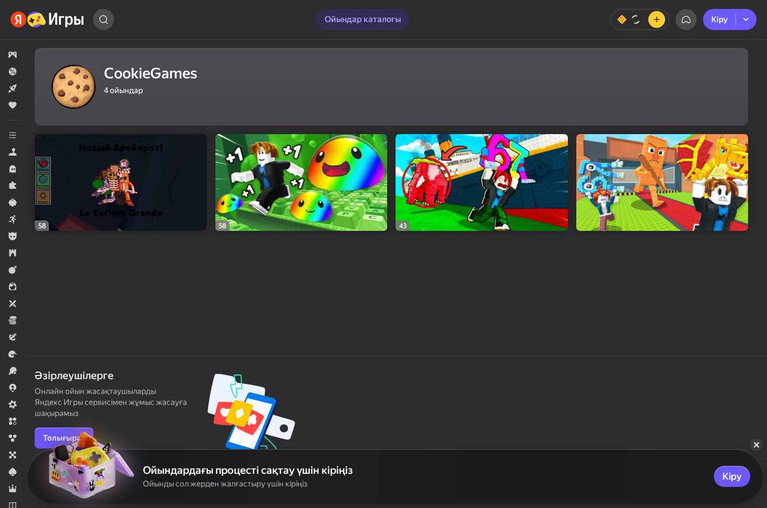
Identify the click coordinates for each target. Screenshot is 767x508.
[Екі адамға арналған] (12, 303)
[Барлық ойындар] (12, 54)
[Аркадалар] (12, 219)
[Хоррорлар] (12, 168)
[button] (12, 54)
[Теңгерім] (639, 19)
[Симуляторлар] (12, 152)
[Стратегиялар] (12, 253)
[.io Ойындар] (12, 387)
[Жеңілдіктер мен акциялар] (12, 71)
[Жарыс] (12, 354)
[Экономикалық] (12, 320)
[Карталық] (12, 471)
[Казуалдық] (12, 202)
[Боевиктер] (12, 269)
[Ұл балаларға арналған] (12, 236)
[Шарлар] (12, 438)
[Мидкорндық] (12, 404)
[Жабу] (756, 445)
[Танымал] (12, 105)
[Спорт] (12, 370)
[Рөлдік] (12, 488)
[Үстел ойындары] (12, 454)
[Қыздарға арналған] (12, 286)
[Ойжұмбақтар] (12, 185)
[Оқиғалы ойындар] (12, 337)
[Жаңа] (12, 88)
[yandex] (48, 19)
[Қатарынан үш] (12, 421)
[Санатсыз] (12, 135)
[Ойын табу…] (103, 19)
